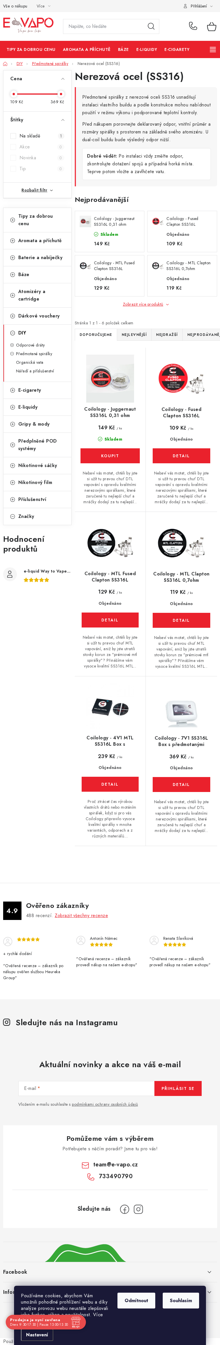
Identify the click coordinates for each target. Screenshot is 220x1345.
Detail (181, 455)
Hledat (151, 26)
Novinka (40, 157)
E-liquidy (28, 407)
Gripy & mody (34, 424)
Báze (24, 274)
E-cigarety (29, 390)
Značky (26, 516)
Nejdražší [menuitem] (167, 334)
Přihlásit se (178, 1088)
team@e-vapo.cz (115, 1164)
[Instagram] (138, 1209)
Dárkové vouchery (39, 316)
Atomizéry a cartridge (32, 295)
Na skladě (40, 136)
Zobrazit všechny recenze (81, 915)
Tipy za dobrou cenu (35, 220)
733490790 (194, 26)
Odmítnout (136, 1300)
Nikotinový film (35, 482)
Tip (40, 168)
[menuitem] (31, 49)
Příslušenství (32, 499)
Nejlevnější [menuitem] (134, 334)
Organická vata (30, 362)
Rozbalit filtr (34, 190)
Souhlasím (181, 1300)
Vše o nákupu (15, 6)
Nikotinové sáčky (37, 465)
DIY (22, 333)
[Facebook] (124, 1209)
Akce (40, 147)
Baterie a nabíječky (40, 257)
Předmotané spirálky (34, 354)
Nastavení (37, 1334)
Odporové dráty (30, 345)
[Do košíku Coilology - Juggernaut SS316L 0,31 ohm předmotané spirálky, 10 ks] (110, 455)
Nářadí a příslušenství (35, 371)
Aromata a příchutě (40, 240)
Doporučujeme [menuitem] (96, 334)
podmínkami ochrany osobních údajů (105, 1104)
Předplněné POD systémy (37, 445)
